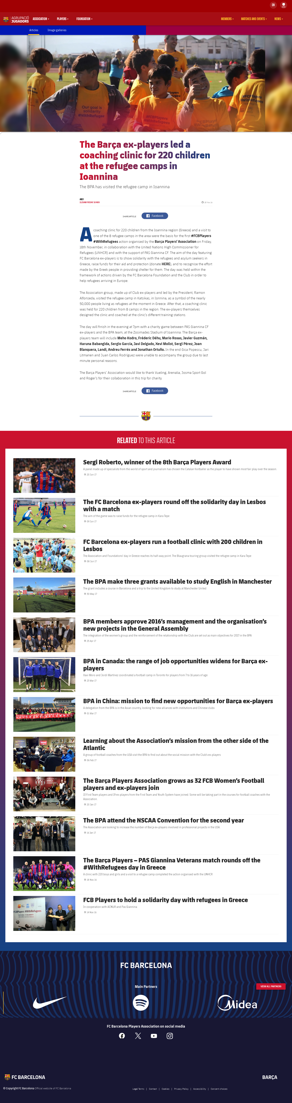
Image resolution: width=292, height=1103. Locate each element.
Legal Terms (138, 1088)
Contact (153, 1088)
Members (226, 19)
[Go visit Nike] (50, 1003)
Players (61, 19)
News (278, 19)
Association (40, 19)
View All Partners (271, 986)
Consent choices (219, 1088)
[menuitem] (283, 4)
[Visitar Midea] (237, 1003)
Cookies (165, 1088)
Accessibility (199, 1088)
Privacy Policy (181, 1088)
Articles (33, 30)
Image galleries (57, 30)
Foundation (83, 19)
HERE (166, 263)
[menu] (283, 5)
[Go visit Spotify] (141, 1003)
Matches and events (253, 19)
